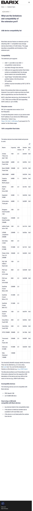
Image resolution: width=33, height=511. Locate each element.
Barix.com (3, 507)
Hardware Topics (11, 7)
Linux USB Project (22, 369)
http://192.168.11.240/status (10, 121)
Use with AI (6, 11)
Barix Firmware (4, 508)
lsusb (4, 367)
